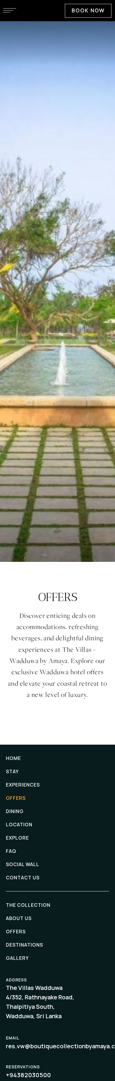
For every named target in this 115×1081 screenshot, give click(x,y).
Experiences (23, 784)
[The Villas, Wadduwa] (57, 36)
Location (19, 824)
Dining (15, 811)
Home (13, 758)
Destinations (24, 945)
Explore (17, 838)
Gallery (17, 958)
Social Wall (22, 864)
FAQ (11, 851)
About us (19, 918)
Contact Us (23, 877)
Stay (12, 771)
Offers (16, 798)
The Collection (28, 905)
